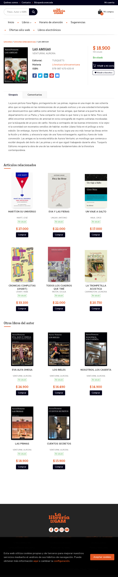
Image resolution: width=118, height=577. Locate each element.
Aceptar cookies (102, 557)
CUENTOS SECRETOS (59, 443)
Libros (26, 22)
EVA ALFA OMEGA (22, 369)
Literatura (8, 41)
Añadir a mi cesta (105, 66)
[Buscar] (33, 11)
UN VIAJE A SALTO (96, 211)
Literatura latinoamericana (25, 41)
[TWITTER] (56, 530)
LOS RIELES (59, 369)
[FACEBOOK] (51, 530)
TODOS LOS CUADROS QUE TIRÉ (59, 287)
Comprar (22, 234)
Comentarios (35, 94)
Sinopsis (13, 94)
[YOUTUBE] (67, 530)
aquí (35, 561)
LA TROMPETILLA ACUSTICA (96, 287)
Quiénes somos (11, 2)
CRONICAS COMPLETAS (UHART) (22, 287)
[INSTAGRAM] (61, 530)
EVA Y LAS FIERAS (59, 211)
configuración (61, 561)
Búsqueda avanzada (43, 2)
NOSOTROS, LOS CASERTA (96, 369)
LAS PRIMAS (22, 443)
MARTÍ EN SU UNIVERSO (22, 211)
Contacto (26, 2)
